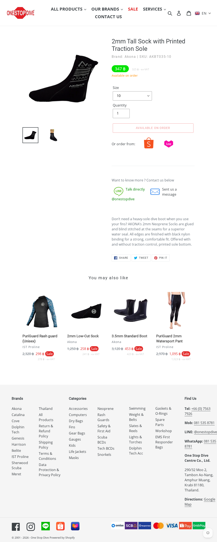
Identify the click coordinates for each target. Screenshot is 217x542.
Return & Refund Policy (46, 431)
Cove (15, 421)
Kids (72, 445)
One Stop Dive (40, 537)
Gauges (75, 439)
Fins (72, 427)
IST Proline (20, 456)
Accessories (78, 408)
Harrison (19, 444)
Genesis (18, 438)
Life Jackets (77, 451)
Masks (74, 457)
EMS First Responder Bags (164, 442)
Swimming (137, 408)
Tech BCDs (105, 448)
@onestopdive (205, 432)
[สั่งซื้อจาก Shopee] (148, 148)
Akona (17, 408)
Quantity (120, 105)
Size (116, 87)
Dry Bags (76, 421)
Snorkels (104, 454)
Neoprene (105, 408)
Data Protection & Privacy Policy (49, 469)
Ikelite (16, 450)
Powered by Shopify (62, 537)
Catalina (18, 414)
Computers (78, 414)
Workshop (163, 431)
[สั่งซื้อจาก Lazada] (168, 148)
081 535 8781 (204, 422)
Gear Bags (77, 433)
